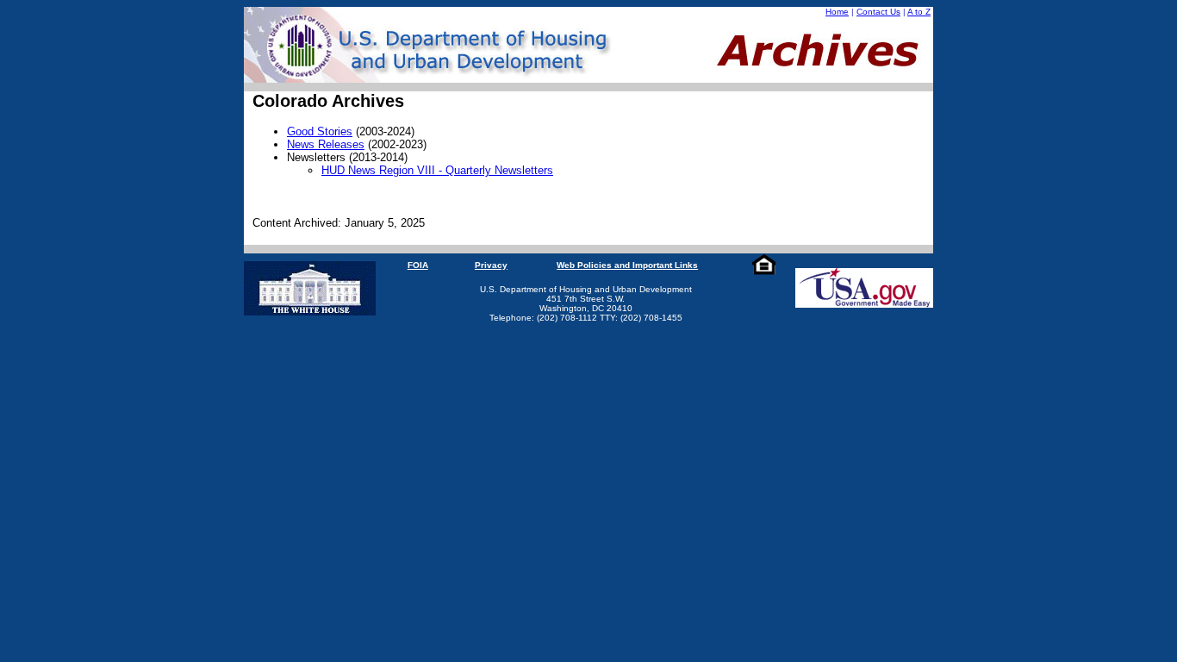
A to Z (919, 11)
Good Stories (319, 131)
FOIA (418, 265)
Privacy (491, 265)
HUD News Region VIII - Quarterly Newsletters (437, 170)
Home (837, 11)
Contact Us (878, 11)
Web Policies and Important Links (627, 265)
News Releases (325, 144)
